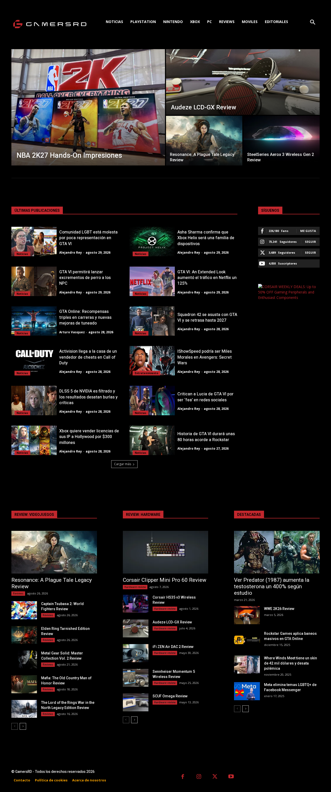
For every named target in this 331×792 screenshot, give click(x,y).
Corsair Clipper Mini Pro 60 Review (164, 580)
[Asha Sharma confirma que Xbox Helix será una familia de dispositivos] (152, 241)
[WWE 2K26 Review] (247, 615)
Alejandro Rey (70, 252)
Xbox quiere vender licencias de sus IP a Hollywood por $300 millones (89, 437)
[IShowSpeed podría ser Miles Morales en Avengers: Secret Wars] (152, 360)
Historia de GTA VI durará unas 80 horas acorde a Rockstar (206, 437)
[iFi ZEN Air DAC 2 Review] (135, 653)
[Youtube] (231, 777)
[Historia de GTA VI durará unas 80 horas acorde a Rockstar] (152, 440)
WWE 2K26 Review (279, 609)
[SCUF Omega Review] (135, 702)
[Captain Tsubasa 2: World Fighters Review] (24, 610)
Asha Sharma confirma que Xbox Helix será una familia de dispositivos (205, 238)
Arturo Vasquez (72, 332)
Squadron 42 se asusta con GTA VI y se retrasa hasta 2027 (207, 317)
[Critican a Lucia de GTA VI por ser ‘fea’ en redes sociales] (152, 400)
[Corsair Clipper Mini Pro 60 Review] (165, 552)
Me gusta (308, 231)
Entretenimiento (146, 373)
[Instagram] (199, 777)
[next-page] (23, 726)
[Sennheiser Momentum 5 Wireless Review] (135, 678)
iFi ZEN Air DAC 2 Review (173, 647)
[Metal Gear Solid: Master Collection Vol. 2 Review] (24, 659)
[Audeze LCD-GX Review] (243, 82)
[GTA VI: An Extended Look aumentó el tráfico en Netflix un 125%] (152, 281)
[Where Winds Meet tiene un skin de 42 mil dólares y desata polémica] (247, 664)
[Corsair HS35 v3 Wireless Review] (135, 604)
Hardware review (135, 587)
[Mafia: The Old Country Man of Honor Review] (24, 684)
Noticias (22, 254)
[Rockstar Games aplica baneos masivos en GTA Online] (247, 640)
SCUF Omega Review (170, 696)
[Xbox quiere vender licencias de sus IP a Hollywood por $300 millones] (34, 440)
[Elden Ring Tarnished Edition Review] (24, 635)
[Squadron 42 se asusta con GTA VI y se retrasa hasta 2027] (152, 321)
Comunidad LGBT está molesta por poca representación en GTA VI (88, 238)
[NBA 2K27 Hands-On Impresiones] (88, 107)
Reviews (18, 593)
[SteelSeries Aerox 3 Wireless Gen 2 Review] (281, 140)
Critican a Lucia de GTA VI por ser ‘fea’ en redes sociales (205, 397)
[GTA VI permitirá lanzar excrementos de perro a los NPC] (34, 281)
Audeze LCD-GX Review (172, 622)
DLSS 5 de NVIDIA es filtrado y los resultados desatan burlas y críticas (88, 397)
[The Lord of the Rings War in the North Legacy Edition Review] (24, 709)
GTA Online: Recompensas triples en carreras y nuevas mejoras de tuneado (85, 317)
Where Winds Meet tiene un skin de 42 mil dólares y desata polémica (290, 663)
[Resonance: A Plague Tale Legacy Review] (204, 140)
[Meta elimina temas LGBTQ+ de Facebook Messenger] (247, 691)
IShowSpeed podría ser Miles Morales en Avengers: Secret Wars (204, 357)
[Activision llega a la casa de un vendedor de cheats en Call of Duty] (34, 360)
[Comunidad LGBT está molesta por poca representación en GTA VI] (34, 241)
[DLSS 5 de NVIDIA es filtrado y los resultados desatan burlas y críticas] (34, 400)
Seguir (310, 242)
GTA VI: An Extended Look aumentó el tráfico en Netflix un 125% (207, 278)
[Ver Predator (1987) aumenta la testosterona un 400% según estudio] (277, 552)
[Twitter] (215, 777)
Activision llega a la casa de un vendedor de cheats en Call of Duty (88, 357)
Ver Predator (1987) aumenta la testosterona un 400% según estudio (271, 586)
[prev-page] (14, 726)
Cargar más (122, 464)
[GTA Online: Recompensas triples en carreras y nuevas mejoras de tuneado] (34, 321)
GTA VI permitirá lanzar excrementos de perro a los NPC (85, 278)
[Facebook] (183, 777)
